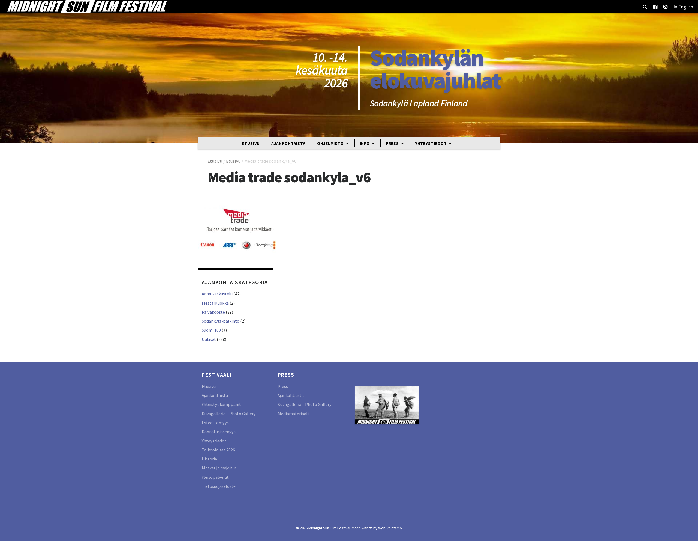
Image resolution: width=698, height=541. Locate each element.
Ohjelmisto (331, 143)
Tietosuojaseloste (219, 486)
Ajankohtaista (288, 143)
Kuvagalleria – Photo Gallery (229, 413)
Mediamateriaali (293, 413)
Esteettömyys (215, 422)
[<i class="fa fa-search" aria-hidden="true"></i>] (645, 6)
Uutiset (209, 339)
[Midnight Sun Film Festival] (87, 6)
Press (393, 143)
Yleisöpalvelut (215, 477)
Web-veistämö (390, 527)
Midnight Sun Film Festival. (329, 527)
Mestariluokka (215, 303)
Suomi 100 (211, 330)
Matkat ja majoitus (219, 468)
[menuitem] (683, 6)
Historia (209, 459)
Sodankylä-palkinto (220, 321)
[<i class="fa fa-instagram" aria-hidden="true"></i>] (665, 6)
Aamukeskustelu (217, 293)
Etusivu (251, 143)
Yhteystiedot (431, 143)
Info (365, 143)
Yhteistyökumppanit (221, 404)
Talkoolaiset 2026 (218, 450)
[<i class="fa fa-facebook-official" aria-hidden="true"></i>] (655, 6)
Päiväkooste (213, 312)
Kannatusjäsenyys (219, 431)
